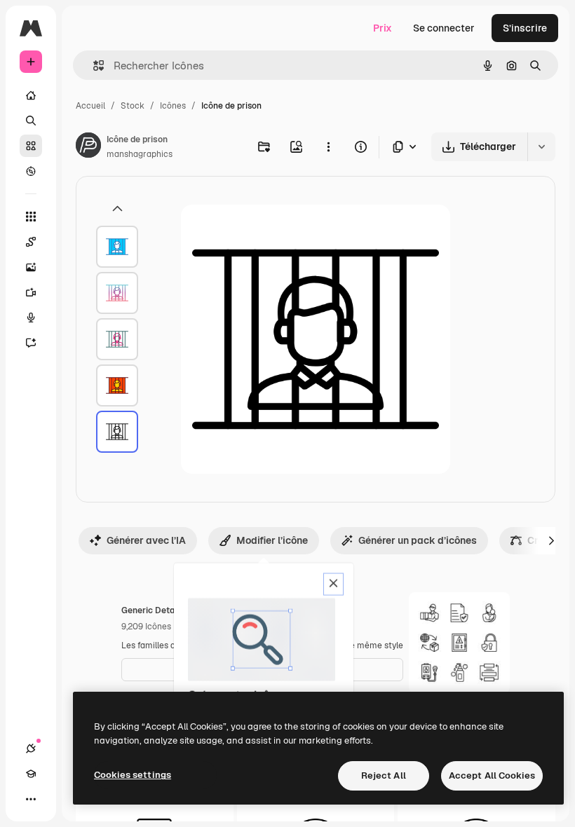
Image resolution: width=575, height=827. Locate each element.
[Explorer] (31, 171)
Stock (132, 105)
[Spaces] (31, 242)
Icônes (173, 105)
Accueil (90, 105)
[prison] (117, 247)
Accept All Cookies (492, 775)
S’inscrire (525, 28)
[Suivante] (551, 540)
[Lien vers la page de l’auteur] (88, 147)
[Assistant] (31, 343)
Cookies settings (132, 775)
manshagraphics (139, 154)
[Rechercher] (31, 120)
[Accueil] (31, 95)
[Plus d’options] (328, 146)
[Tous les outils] (31, 216)
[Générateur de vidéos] (31, 292)
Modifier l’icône (272, 540)
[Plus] (31, 799)
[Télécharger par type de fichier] (405, 146)
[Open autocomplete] (93, 65)
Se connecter (444, 28)
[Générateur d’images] (31, 267)
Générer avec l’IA (146, 540)
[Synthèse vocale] (31, 317)
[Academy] (31, 774)
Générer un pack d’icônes (417, 540)
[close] (333, 584)
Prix (382, 28)
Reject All (383, 775)
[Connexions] (31, 748)
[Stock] (31, 146)
